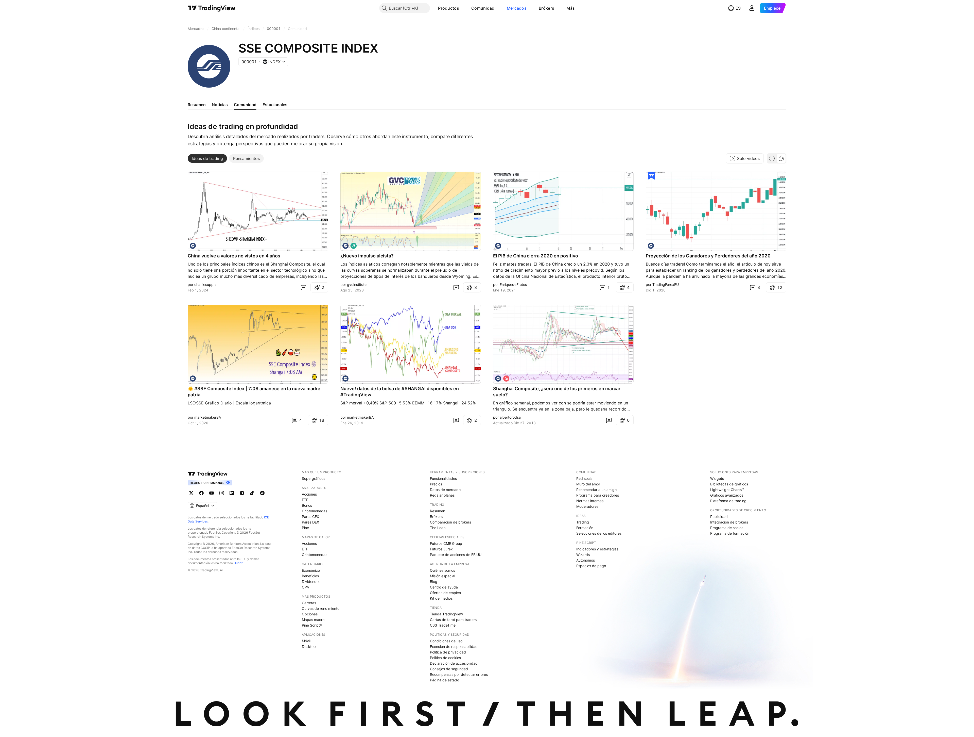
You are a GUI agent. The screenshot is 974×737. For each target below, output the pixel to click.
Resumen (437, 511)
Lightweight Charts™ (727, 489)
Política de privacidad (448, 652)
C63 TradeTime (443, 625)
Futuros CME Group (446, 543)
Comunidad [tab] (245, 104)
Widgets (717, 478)
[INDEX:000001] (498, 246)
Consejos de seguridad (449, 669)
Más (570, 8)
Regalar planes (442, 495)
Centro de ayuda (444, 587)
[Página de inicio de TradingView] (212, 8)
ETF (305, 500)
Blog (433, 581)
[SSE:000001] (193, 246)
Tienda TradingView (446, 614)
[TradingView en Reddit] (262, 493)
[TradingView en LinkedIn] (231, 493)
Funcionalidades (443, 478)
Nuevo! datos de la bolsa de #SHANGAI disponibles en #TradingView (399, 391)
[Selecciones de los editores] (651, 176)
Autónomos (585, 560)
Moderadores (587, 506)
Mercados (517, 8)
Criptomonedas (314, 511)
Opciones (310, 614)
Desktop (309, 646)
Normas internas (589, 501)
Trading (582, 522)
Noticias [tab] (220, 104)
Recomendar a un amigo (596, 489)
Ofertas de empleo (445, 593)
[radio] (772, 158)
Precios (436, 484)
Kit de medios (441, 598)
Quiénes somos (442, 570)
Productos (448, 8)
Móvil (306, 641)
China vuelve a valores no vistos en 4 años (234, 255)
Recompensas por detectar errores (459, 674)
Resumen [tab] (197, 104)
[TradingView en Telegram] (242, 493)
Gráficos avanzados (726, 495)
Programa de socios (726, 528)
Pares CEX (310, 516)
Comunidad (483, 8)
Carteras (309, 603)
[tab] (207, 158)
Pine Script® (312, 625)
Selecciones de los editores (598, 533)
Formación (584, 528)
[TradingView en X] (191, 493)
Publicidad (719, 516)
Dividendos (311, 581)
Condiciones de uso (446, 641)
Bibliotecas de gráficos (729, 484)
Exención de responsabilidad (454, 646)
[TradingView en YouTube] (211, 493)
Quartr (238, 563)
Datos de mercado (445, 489)
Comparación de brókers (450, 522)
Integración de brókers (729, 522)
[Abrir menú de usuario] (752, 8)
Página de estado (444, 680)
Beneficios (310, 576)
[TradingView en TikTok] (252, 493)
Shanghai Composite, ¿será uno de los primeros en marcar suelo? (556, 391)
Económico (311, 570)
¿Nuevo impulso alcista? (367, 255)
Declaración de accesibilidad (454, 663)
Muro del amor (588, 484)
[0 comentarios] (303, 287)
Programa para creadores (597, 495)
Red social (584, 478)
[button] (463, 8)
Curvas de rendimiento (320, 608)
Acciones (309, 494)
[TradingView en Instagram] (221, 493)
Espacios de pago (591, 566)
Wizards (583, 554)
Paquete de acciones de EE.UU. (456, 554)
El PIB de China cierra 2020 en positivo (535, 255)
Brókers (546, 8)
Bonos (307, 505)
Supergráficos (313, 478)
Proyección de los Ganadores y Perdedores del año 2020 (708, 255)
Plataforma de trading (728, 501)
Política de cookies (445, 658)
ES (738, 8)
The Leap (438, 528)
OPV (305, 587)
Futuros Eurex (441, 549)
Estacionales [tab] (275, 104)
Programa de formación (729, 533)
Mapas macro (313, 619)
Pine (305, 528)
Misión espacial (442, 576)
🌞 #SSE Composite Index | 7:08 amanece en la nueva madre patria (254, 391)
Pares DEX (310, 522)
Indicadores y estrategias (597, 549)
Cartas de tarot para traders (453, 619)
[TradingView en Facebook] (201, 493)
